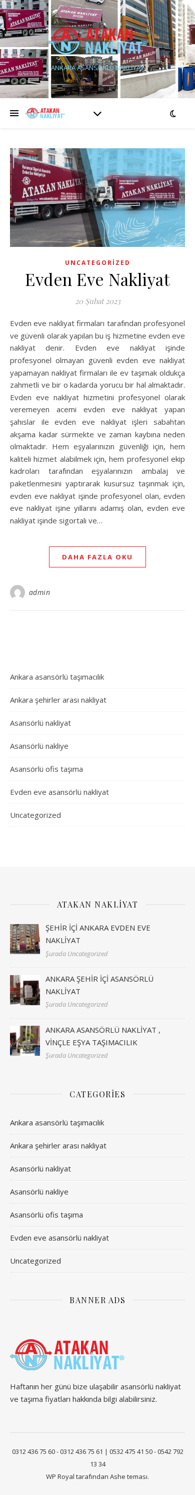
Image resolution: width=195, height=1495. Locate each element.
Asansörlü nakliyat (40, 723)
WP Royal (60, 1476)
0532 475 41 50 (131, 1451)
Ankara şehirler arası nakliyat (58, 700)
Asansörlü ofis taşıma (46, 769)
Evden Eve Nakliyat (97, 279)
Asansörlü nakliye (39, 746)
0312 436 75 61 (81, 1451)
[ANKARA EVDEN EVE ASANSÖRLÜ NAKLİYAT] (98, 41)
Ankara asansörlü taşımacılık (57, 677)
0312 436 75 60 (33, 1451)
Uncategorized (97, 262)
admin (39, 592)
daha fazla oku (97, 556)
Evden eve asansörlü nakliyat (59, 792)
